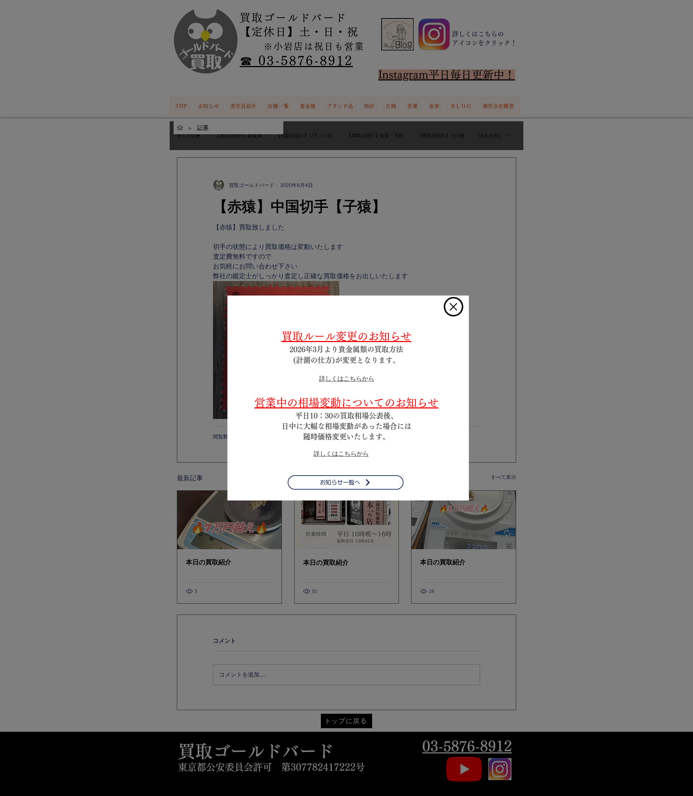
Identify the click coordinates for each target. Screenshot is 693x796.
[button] (453, 306)
